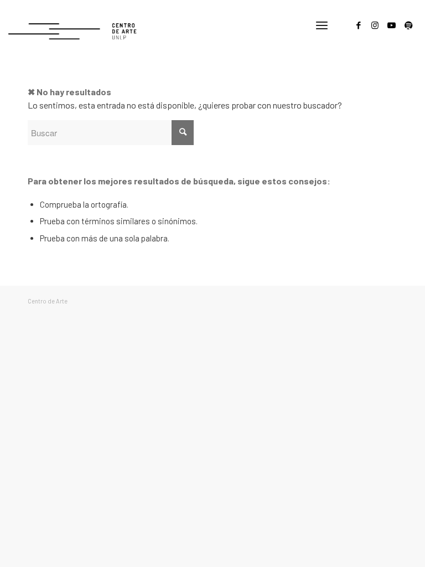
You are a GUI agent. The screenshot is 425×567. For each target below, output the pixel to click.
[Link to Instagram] (375, 25)
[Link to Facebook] (358, 25)
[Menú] (322, 25)
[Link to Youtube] (391, 25)
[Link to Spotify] (408, 25)
